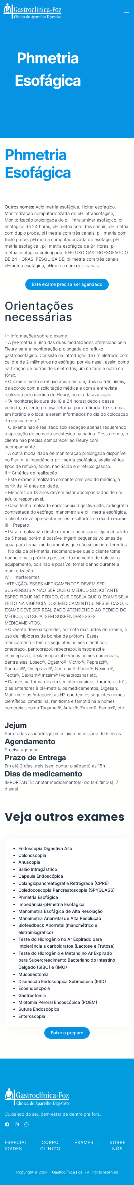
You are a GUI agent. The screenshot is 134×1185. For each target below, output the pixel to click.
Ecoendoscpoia (34, 988)
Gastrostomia (32, 995)
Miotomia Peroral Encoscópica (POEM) (57, 1002)
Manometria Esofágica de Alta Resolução (60, 911)
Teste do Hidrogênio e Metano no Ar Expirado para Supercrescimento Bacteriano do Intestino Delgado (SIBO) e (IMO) (66, 960)
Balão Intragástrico (37, 869)
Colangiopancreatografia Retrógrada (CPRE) (63, 883)
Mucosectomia (33, 974)
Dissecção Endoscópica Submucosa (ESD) (62, 981)
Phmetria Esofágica (38, 897)
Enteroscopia (31, 1016)
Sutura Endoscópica (39, 1009)
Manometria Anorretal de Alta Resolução (59, 918)
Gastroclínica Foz (67, 1172)
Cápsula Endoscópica (40, 876)
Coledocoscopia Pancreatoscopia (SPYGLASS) (66, 890)
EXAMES (83, 1142)
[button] (66, 284)
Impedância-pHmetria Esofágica (51, 904)
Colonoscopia (32, 855)
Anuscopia (29, 862)
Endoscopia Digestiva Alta (45, 848)
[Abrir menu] (127, 11)
